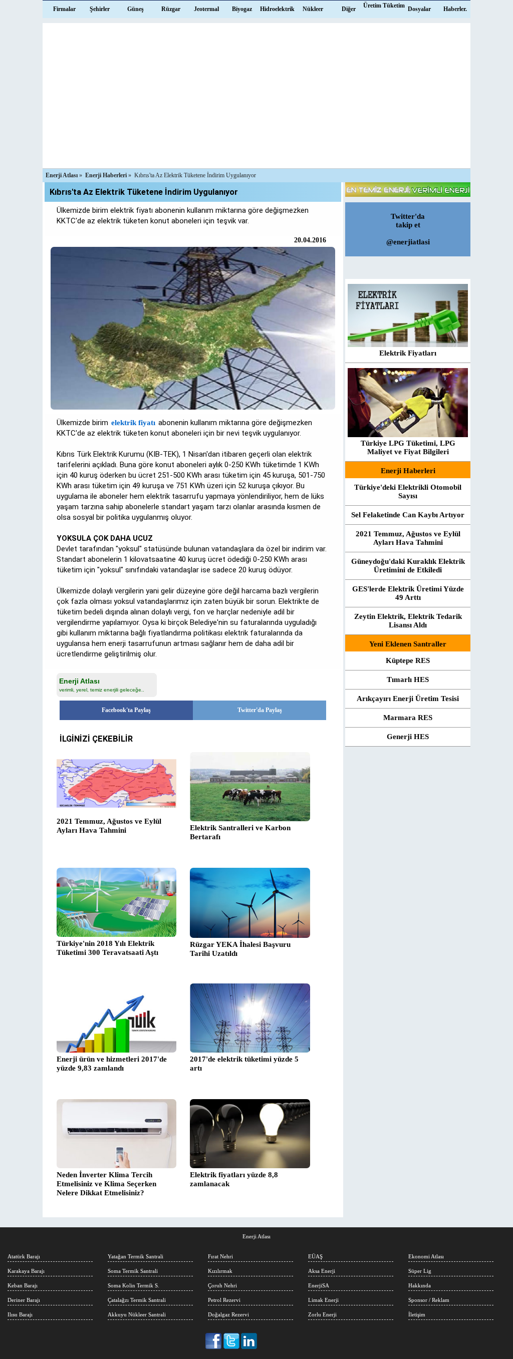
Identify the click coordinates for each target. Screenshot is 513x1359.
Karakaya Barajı (26, 1271)
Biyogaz (242, 9)
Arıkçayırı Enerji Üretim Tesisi (408, 699)
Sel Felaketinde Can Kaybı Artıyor (407, 515)
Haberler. (455, 9)
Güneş (135, 9)
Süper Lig (419, 1271)
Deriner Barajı (24, 1300)
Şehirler (100, 9)
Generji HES (408, 737)
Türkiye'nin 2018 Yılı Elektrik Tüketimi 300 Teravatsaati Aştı (107, 947)
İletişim (416, 1314)
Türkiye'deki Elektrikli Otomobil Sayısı (407, 491)
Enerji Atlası (256, 1236)
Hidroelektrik (277, 9)
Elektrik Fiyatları (407, 353)
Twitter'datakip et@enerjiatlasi (408, 229)
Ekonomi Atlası (426, 1256)
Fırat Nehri (220, 1256)
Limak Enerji (323, 1300)
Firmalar (64, 9)
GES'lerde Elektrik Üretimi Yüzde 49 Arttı (408, 593)
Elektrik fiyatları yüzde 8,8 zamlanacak (234, 1179)
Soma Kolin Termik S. (133, 1285)
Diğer (349, 9)
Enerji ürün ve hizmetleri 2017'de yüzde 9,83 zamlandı (112, 1063)
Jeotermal (206, 9)
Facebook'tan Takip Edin (214, 1341)
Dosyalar (419, 9)
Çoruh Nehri (222, 1285)
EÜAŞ (315, 1256)
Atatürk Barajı (24, 1256)
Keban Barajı (23, 1285)
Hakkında (419, 1285)
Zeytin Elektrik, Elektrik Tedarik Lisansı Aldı (408, 620)
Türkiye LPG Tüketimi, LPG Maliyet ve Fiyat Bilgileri (408, 447)
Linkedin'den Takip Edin (249, 1341)
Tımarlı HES (408, 679)
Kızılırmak (220, 1271)
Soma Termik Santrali (133, 1271)
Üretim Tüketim (384, 5)
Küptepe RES (408, 660)
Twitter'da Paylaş (259, 710)
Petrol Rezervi (224, 1300)
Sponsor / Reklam (428, 1300)
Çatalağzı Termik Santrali (137, 1300)
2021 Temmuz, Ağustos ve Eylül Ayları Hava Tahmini (109, 825)
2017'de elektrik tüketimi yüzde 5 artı (244, 1063)
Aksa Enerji (321, 1271)
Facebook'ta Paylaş (126, 710)
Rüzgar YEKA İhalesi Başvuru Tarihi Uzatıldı (240, 948)
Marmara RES (407, 718)
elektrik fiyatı (133, 423)
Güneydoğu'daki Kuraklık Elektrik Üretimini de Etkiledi (408, 565)
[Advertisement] (256, 93)
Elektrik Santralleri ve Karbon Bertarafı (240, 832)
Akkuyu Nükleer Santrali (137, 1314)
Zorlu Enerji (322, 1314)
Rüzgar (170, 9)
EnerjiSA (318, 1285)
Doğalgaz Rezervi (228, 1314)
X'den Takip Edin (231, 1341)
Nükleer (313, 9)
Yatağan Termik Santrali (135, 1256)
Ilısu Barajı (20, 1314)
